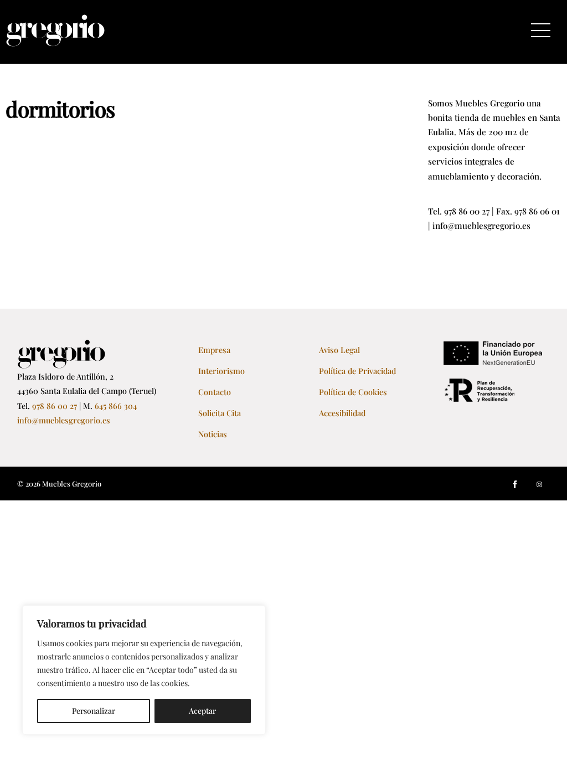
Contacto (214, 391)
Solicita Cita (219, 412)
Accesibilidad (342, 412)
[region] (144, 670)
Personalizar (93, 710)
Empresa (214, 349)
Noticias (212, 433)
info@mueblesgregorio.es (63, 420)
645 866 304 (116, 405)
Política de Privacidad (357, 370)
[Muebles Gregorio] (55, 41)
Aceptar (202, 710)
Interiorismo (221, 370)
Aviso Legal (339, 349)
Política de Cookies (353, 391)
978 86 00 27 (54, 405)
